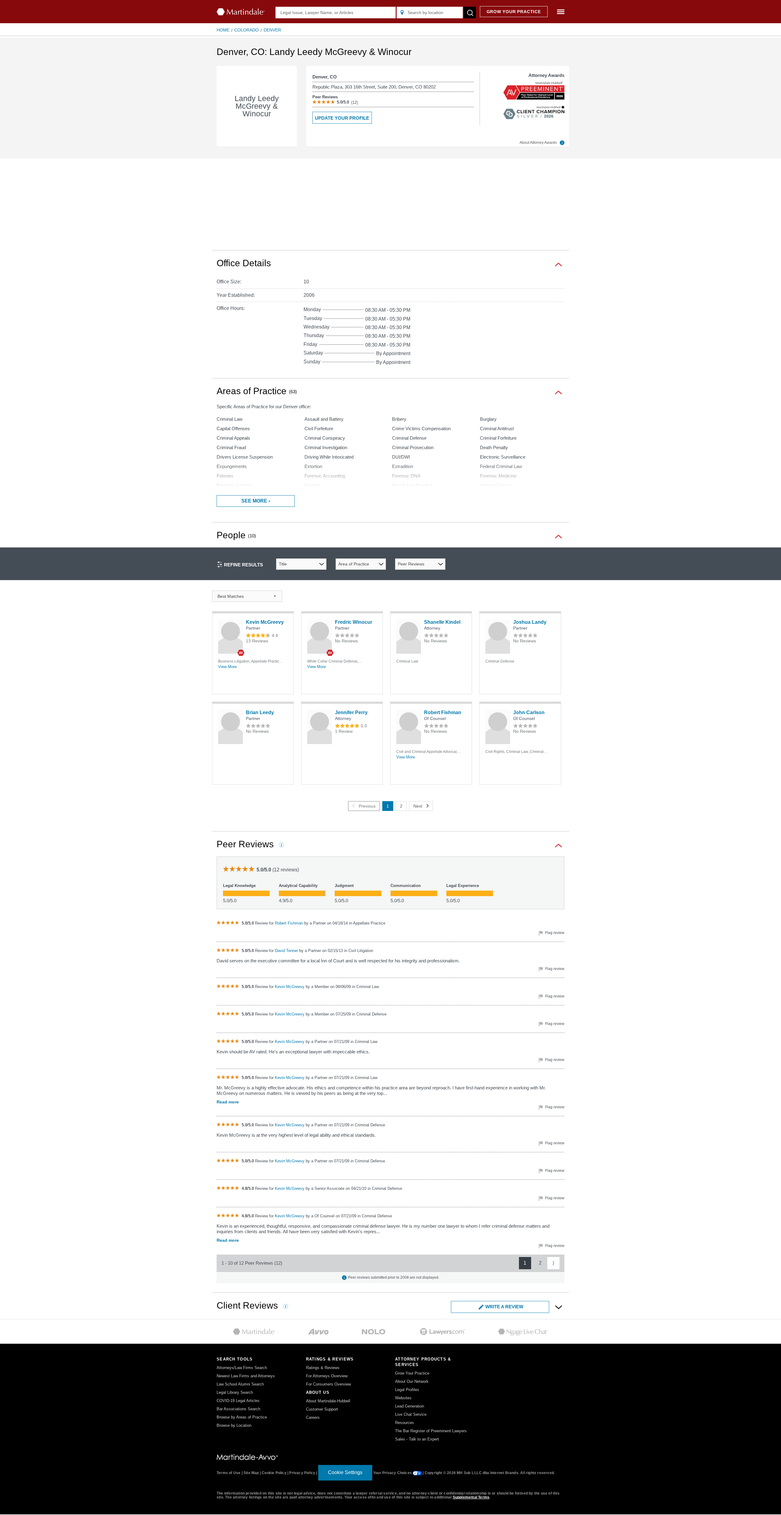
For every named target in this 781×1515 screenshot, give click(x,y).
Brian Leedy (260, 712)
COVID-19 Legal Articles (238, 1400)
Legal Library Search (235, 1392)
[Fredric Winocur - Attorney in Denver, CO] (319, 636)
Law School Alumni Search (240, 1384)
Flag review (554, 933)
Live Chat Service (410, 1414)
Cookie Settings (345, 1472)
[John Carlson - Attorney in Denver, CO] (497, 727)
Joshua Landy (529, 622)
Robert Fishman (442, 712)
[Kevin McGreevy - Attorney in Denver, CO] (230, 636)
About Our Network (412, 1381)
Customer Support (322, 1409)
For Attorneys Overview (326, 1376)
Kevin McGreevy (265, 622)
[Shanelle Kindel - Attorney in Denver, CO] (408, 636)
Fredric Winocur (353, 622)
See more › (255, 500)
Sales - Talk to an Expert (417, 1439)
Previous (367, 806)
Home (223, 29)
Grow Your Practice (412, 1373)
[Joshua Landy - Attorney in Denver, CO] (497, 636)
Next (417, 806)
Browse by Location (234, 1425)
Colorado (246, 29)
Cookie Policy (274, 1473)
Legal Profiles (407, 1389)
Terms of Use (228, 1473)
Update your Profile (342, 118)
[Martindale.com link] (247, 1457)
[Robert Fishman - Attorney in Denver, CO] (408, 727)
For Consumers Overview (328, 1384)
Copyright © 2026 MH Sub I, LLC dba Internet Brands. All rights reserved (489, 1473)
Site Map (251, 1473)
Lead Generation (409, 1406)
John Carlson (529, 712)
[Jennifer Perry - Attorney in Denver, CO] (319, 727)
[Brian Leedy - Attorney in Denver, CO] (230, 727)
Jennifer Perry (351, 712)
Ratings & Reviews (323, 1367)
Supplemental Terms (471, 1497)
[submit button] (470, 12)
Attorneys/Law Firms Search (242, 1367)
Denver (272, 29)
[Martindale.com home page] (241, 12)
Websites (403, 1398)
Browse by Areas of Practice (242, 1417)
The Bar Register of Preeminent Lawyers (431, 1431)
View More (227, 666)
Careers (313, 1417)
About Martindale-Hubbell (328, 1401)
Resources (404, 1422)
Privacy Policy (302, 1473)
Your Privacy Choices (393, 1473)
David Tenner (287, 950)
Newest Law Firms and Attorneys (246, 1376)
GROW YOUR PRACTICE (514, 11)
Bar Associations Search (238, 1409)
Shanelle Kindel (442, 622)
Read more (228, 1101)
